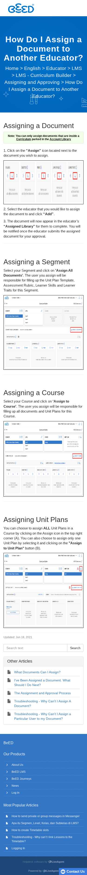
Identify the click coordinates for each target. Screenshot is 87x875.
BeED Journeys (21, 778)
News (15, 785)
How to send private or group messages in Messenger (46, 816)
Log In (15, 792)
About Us (17, 764)
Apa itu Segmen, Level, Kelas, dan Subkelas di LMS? (45, 823)
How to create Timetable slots (30, 830)
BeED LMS (19, 771)
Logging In (18, 848)
